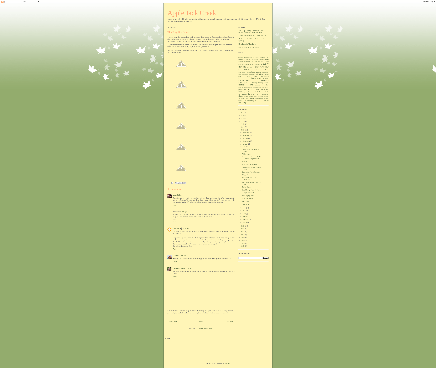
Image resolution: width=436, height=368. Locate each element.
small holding (248, 96)
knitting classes (263, 83)
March (245, 216)
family (257, 67)
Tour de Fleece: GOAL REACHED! (249, 178)
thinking (253, 98)
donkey (252, 64)
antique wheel (259, 57)
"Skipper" (176, 256)
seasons (258, 94)
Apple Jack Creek (191, 13)
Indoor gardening (263, 78)
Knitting (254, 83)
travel (240, 100)
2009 (242, 234)
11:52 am (183, 256)
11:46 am (186, 228)
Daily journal (261, 61)
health (262, 74)
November (246, 135)
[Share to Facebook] (183, 183)
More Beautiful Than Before (247, 44)
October (245, 138)
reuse (252, 92)
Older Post (229, 321)
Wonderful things (259, 100)
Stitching (260, 96)
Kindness (248, 83)
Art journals (247, 59)
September (246, 141)
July (244, 147)
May (244, 211)
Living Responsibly (248, 193)
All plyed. (245, 175)
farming (240, 70)
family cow (264, 67)
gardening (265, 72)
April (244, 214)
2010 (242, 232)
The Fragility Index (248, 196)
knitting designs (245, 85)
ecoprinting (258, 64)
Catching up (246, 204)
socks (255, 96)
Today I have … (247, 187)
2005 (242, 246)
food (253, 72)
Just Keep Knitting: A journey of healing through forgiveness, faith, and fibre (251, 31)
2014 (242, 127)
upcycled (244, 100)
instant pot (252, 80)
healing (257, 74)
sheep (240, 96)
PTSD (251, 89)
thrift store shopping (263, 98)
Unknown (176, 228)
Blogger (227, 363)
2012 (242, 226)
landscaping (258, 85)
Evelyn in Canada (179, 268)
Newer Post (173, 321)
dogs (247, 64)
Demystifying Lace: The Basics (248, 47)
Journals (257, 80)
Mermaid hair (248, 87)
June (244, 208)
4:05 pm (184, 212)
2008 (242, 237)
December (246, 132)
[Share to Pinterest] (185, 183)
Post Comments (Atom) (205, 328)
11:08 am (189, 268)
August (245, 144)
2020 (242, 113)
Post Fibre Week (247, 198)
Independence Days (247, 78)
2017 (242, 118)
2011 (242, 229)
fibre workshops (263, 70)
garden (258, 72)
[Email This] (176, 183)
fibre (246, 69)
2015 (242, 124)
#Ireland (240, 57)
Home (201, 321)
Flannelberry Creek (244, 72)
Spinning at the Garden (249, 164)
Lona (174, 195)
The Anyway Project (243, 98)
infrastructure (243, 80)
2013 (242, 130)
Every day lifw (250, 67)
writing (244, 103)
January (245, 222)
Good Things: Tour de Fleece (251, 190)
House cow (251, 76)
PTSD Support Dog (244, 92)
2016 (242, 121)
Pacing (244, 161)
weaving (250, 100)
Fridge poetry (246, 154)
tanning (266, 96)
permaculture (242, 89)
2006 (242, 243)
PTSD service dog (262, 89)
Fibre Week (253, 70)
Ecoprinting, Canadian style (251, 172)
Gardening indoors (243, 74)
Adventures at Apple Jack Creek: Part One (252, 36)
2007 (242, 240)
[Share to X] (180, 183)
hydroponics (265, 76)
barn (253, 59)
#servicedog (248, 57)
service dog (265, 94)
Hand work (252, 74)
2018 (242, 115)
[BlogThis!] (178, 183)
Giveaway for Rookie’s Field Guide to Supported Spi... (251, 158)
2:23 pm (179, 195)
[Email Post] (172, 183)
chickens (254, 61)
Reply (175, 205)
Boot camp (258, 59)
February (246, 219)
